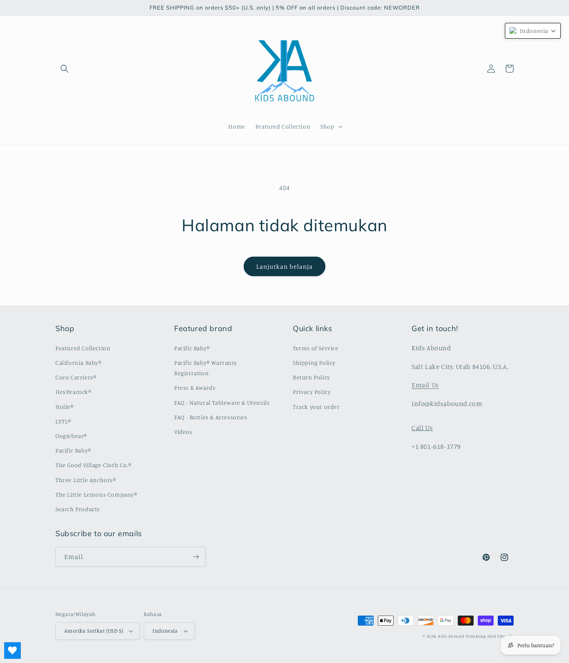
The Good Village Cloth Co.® (93, 464)
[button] (64, 68)
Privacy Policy (312, 391)
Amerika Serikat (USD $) (93, 630)
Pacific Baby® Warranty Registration (205, 367)
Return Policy (311, 377)
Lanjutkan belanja (284, 266)
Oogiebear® (71, 435)
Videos (183, 431)
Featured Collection (82, 347)
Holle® (64, 406)
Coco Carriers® (75, 377)
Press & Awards (194, 387)
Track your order (316, 406)
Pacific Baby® (73, 450)
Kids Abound (451, 635)
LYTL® (63, 421)
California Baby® (78, 362)
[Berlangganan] (196, 557)
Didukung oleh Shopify (490, 635)
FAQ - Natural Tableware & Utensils (222, 402)
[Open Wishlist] (12, 650)
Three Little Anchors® (85, 479)
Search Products (77, 508)
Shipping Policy (314, 362)
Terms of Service (316, 347)
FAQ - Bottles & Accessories (210, 417)
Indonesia (165, 630)
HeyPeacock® (73, 391)
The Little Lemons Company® (96, 494)
